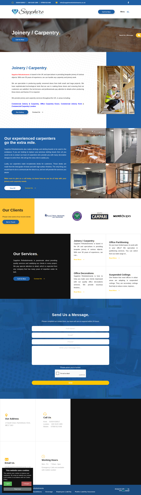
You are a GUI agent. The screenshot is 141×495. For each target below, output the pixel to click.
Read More (77, 259)
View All (12, 188)
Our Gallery (20, 112)
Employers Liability (63, 492)
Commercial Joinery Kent (71, 104)
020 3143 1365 (33, 2)
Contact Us (36, 112)
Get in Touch (10, 222)
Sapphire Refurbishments (21, 74)
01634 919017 (20, 2)
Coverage (49, 492)
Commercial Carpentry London (24, 106)
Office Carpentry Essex (50, 104)
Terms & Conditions (34, 492)
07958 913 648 (46, 2)
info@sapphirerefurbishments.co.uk (72, 2)
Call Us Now (106, 12)
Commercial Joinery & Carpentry (25, 104)
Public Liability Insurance (85, 492)
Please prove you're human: (70, 367)
